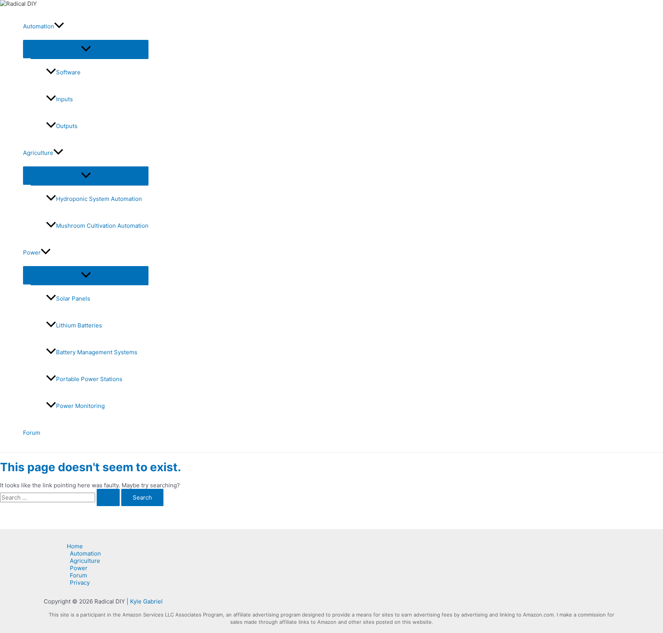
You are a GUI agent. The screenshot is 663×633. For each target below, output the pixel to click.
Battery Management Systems (96, 352)
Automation (38, 26)
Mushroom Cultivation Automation (102, 225)
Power (32, 252)
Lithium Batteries (79, 325)
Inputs (64, 99)
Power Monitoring (80, 405)
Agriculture (38, 152)
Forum (31, 432)
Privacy (80, 582)
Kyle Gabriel (146, 601)
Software (68, 72)
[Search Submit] (108, 497)
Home (75, 546)
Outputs (67, 126)
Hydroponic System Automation (99, 198)
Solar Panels (73, 298)
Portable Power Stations (89, 379)
